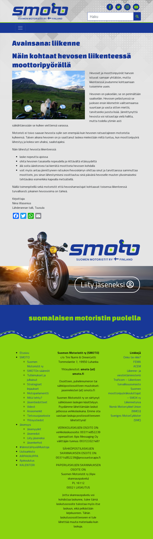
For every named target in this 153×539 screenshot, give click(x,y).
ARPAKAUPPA (29, 456)
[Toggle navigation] (20, 28)
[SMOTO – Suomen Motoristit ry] (40, 11)
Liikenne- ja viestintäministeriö (129, 372)
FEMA (137, 361)
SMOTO (25, 357)
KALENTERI (27, 465)
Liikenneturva (132, 402)
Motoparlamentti (38, 393)
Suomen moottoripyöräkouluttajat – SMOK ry (124, 393)
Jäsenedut (33, 433)
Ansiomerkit (34, 411)
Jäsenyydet (34, 429)
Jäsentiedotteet (37, 402)
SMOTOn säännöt (38, 370)
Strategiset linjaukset (34, 386)
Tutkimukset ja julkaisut (36, 377)
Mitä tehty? (34, 397)
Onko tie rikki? (132, 357)
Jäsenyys (25, 424)
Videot (31, 406)
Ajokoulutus (27, 460)
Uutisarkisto (27, 451)
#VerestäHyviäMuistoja (34, 447)
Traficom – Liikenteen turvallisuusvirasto (127, 381)
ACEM (137, 366)
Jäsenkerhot (34, 442)
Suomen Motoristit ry (35, 363)
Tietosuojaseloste (38, 415)
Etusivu (24, 352)
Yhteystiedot (35, 420)
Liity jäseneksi (104, 284)
